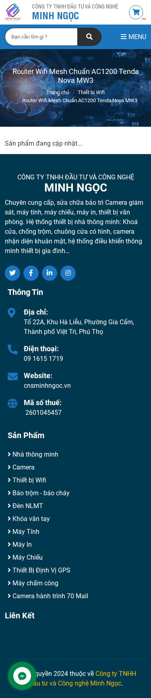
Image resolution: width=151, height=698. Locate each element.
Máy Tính (25, 531)
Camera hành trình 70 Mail (49, 596)
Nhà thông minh (34, 454)
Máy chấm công (34, 583)
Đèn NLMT (27, 506)
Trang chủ (57, 92)
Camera (23, 467)
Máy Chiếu (27, 557)
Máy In (21, 544)
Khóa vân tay (30, 519)
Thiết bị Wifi (91, 92)
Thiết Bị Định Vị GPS (40, 570)
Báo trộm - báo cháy (40, 493)
